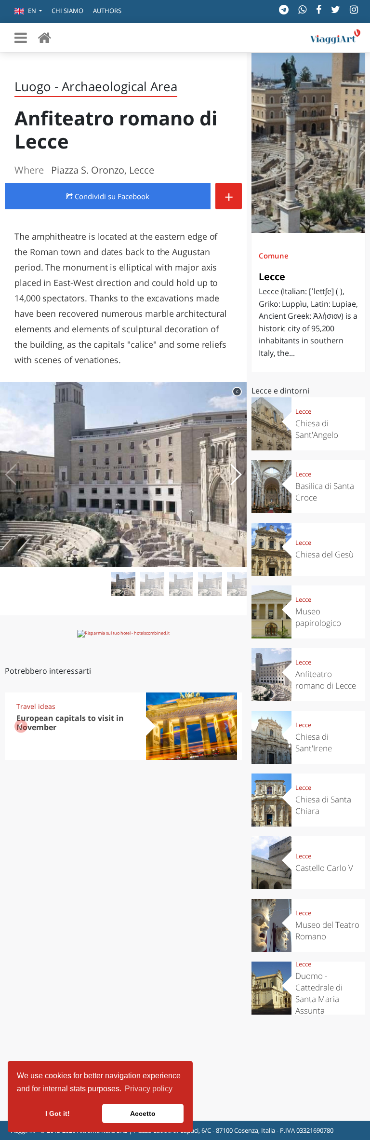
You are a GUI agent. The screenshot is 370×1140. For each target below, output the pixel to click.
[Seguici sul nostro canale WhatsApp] (302, 9)
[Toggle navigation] (21, 37)
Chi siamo (67, 10)
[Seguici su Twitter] (336, 9)
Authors (107, 10)
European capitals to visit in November (70, 723)
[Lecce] (308, 143)
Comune (274, 255)
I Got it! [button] (57, 1113)
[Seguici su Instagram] (353, 9)
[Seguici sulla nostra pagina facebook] (319, 9)
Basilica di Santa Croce (324, 491)
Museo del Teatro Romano (327, 930)
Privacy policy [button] (148, 1089)
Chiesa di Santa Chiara (323, 805)
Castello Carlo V (324, 867)
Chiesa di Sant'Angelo (316, 429)
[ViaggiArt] (44, 37)
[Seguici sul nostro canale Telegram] (284, 9)
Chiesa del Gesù (324, 554)
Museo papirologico (318, 617)
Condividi (111, 196)
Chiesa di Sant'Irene (313, 742)
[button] (28, 11)
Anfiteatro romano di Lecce (325, 679)
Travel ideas (35, 706)
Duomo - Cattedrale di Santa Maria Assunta (319, 993)
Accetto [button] (143, 1113)
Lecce (272, 276)
